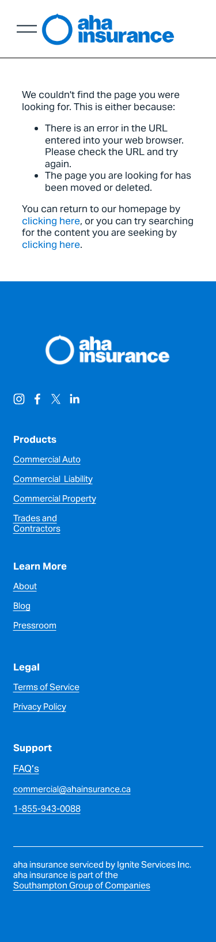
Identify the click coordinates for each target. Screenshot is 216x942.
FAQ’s (26, 769)
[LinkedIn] (74, 399)
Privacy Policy (39, 707)
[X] (56, 399)
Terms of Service (46, 687)
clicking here (51, 220)
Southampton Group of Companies (81, 885)
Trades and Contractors (36, 523)
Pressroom (34, 625)
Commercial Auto (47, 459)
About (25, 586)
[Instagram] (19, 399)
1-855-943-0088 (47, 809)
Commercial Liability (53, 479)
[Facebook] (37, 399)
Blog (22, 606)
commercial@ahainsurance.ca (72, 789)
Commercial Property (54, 498)
